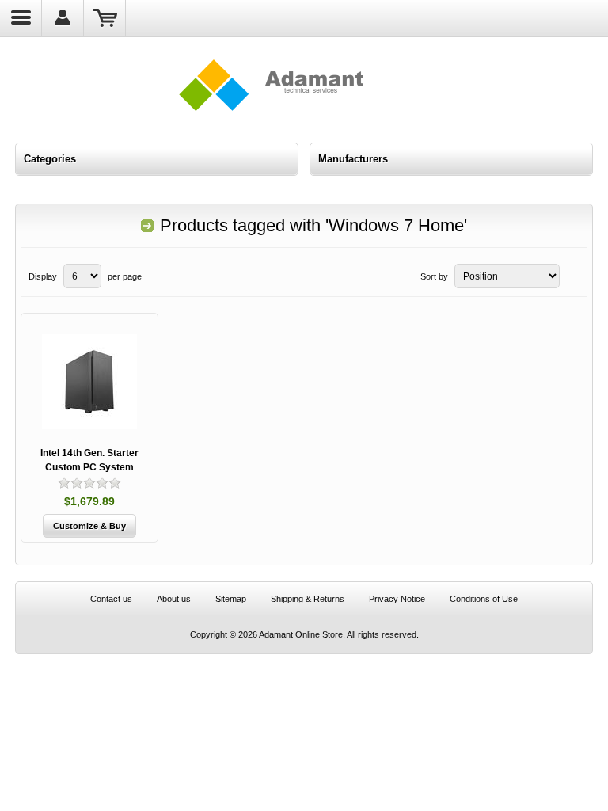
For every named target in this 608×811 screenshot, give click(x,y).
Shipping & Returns (307, 598)
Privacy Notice (397, 598)
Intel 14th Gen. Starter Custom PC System (89, 460)
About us (174, 598)
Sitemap (230, 598)
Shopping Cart (105, 18)
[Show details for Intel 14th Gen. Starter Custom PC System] (89, 382)
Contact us (111, 598)
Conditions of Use (484, 598)
